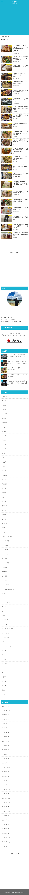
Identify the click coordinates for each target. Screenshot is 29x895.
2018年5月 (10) (6, 789)
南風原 (4, 462)
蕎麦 (3, 672)
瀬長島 (4, 479)
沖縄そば (4, 641)
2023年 (6, 36)
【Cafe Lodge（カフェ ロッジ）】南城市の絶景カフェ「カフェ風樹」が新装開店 (17, 382)
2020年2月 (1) (5, 728)
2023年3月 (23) (6, 710)
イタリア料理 (5, 541)
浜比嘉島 (4, 475)
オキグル (14, 892)
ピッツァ (4, 655)
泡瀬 (3, 453)
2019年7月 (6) (5, 741)
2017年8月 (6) (5, 820)
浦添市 (4, 405)
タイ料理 (4, 558)
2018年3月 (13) (6, 798)
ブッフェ (5, 580)
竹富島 (4, 501)
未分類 (3, 694)
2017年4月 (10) (6, 837)
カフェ (4, 598)
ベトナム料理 (5, 563)
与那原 (4, 440)
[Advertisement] (14, 19)
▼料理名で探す (6, 637)
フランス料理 (5, 545)
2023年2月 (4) (5, 714)
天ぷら (4, 659)
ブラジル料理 (5, 633)
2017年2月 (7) (5, 846)
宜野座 (4, 514)
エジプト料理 (5, 620)
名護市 (4, 409)
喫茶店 (4, 606)
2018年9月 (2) (5, 772)
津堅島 (4, 488)
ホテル (4, 681)
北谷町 (4, 444)
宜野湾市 (4, 422)
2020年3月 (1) (5, 723)
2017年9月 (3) (5, 815)
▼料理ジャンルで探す (7, 536)
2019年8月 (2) (5, 736)
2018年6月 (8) (5, 785)
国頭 (3, 466)
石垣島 (4, 497)
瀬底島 (4, 532)
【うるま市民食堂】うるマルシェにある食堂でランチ (17, 368)
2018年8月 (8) (5, 776)
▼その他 (4, 677)
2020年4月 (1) (5, 719)
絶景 (3, 690)
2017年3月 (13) (6, 842)
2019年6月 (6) (5, 745)
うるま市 (4, 413)
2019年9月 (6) (5, 732)
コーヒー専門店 (6, 602)
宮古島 (4, 519)
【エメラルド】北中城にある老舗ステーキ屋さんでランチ (17, 375)
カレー (4, 650)
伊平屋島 (4, 506)
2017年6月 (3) (5, 828)
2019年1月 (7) (5, 763)
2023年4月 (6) (5, 706)
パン (3, 593)
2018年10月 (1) (6, 767)
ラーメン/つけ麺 (6, 646)
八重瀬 (4, 510)
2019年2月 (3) (5, 758)
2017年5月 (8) (5, 833)
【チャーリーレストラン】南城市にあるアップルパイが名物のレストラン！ (17, 355)
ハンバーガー (5, 668)
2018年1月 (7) (5, 807)
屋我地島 (4, 523)
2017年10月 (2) (6, 811)
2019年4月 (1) (5, 754)
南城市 (4, 427)
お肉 (3, 615)
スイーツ (4, 624)
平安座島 (4, 484)
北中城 (4, 449)
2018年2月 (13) (6, 802)
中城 (3, 457)
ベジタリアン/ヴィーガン (9, 589)
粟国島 (4, 492)
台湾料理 (4, 571)
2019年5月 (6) (5, 750)
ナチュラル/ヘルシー (7, 584)
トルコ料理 (5, 549)
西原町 (4, 435)
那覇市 (4, 400)
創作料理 (4, 576)
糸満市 (4, 431)
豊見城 (4, 470)
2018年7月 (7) (5, 780)
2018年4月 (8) (5, 793)
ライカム (4, 685)
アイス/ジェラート (7, 663)
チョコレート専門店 (7, 628)
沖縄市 (4, 418)
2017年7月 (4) (5, 824)
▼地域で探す (5, 396)
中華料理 (4, 567)
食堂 (3, 611)
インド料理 (5, 554)
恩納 (3, 527)
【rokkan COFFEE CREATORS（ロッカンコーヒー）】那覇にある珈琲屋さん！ (17, 363)
